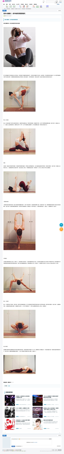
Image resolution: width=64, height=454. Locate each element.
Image (14, 439)
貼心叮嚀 (17, 4)
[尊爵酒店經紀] (7, 1)
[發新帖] (4, 11)
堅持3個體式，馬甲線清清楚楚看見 (14, 13)
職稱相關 (35, 4)
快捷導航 (58, 4)
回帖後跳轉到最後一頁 (19, 446)
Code (18, 439)
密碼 (43, 2)
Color (13, 439)
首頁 (4, 4)
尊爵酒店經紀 (2, 9)
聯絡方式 (26, 4)
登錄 (33, 442)
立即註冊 (60, 2)
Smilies (19, 439)
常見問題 (22, 4)
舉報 (59, 432)
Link (15, 439)
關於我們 (31, 4)
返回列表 (59, 10)
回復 (5, 432)
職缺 (7, 4)
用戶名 (44, 1)
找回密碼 (60, 1)
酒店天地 (13, 4)
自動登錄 (57, 1)
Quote (17, 439)
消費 (10, 4)
